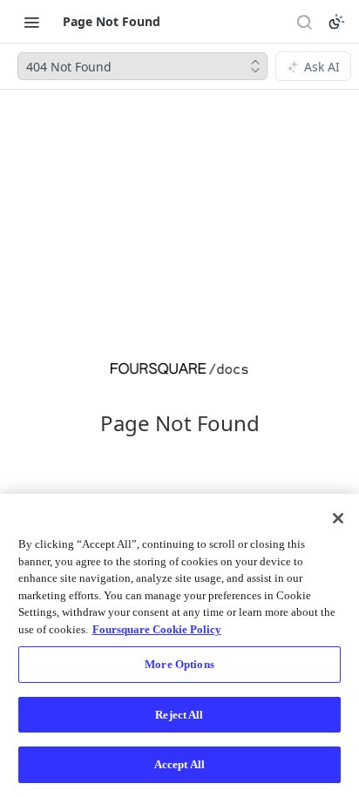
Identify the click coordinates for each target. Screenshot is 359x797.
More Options (179, 664)
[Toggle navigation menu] (31, 22)
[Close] (338, 518)
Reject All (179, 714)
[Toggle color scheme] (336, 22)
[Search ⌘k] (304, 22)
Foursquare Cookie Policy (156, 629)
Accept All (179, 764)
